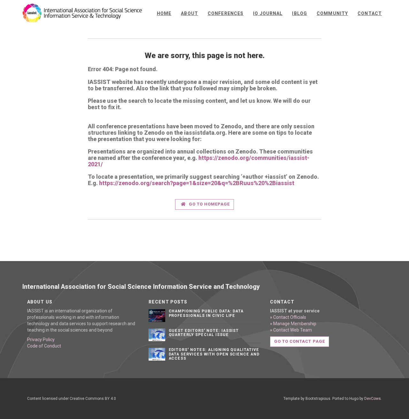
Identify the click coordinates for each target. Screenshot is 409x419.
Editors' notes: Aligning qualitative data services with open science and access (214, 354)
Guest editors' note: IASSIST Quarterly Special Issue (204, 332)
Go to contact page (299, 341)
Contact (370, 13)
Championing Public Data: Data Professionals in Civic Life (206, 313)
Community (332, 13)
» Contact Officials (288, 317)
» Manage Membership (293, 323)
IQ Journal (267, 13)
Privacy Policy (41, 339)
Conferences (225, 13)
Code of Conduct (44, 345)
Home (164, 13)
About (189, 13)
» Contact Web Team (291, 330)
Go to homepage (209, 204)
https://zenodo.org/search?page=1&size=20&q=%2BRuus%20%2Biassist (196, 183)
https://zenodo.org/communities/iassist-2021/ (198, 161)
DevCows (372, 398)
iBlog (299, 13)
